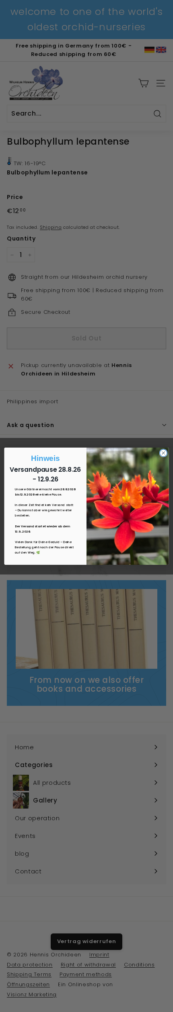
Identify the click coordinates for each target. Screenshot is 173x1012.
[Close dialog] (163, 452)
